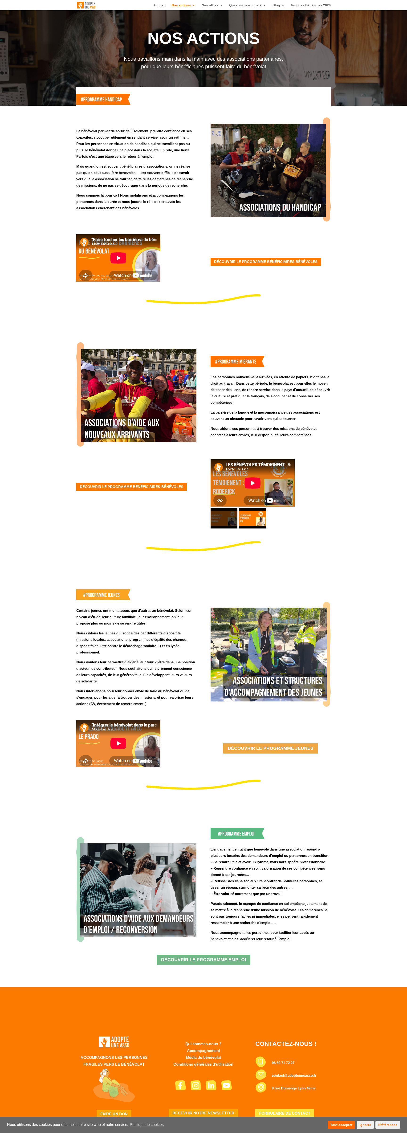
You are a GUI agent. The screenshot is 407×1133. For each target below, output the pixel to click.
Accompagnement (203, 1051)
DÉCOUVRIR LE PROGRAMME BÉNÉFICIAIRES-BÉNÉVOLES (265, 262)
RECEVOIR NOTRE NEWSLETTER (203, 1113)
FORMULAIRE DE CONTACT (284, 1113)
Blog (276, 5)
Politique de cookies (147, 1125)
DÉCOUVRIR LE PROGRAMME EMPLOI (203, 959)
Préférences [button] (387, 1125)
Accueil (159, 5)
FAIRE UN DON (114, 1114)
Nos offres (210, 5)
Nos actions (181, 5)
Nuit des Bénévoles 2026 (311, 5)
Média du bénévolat (203, 1058)
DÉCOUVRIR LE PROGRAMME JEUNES (270, 748)
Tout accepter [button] (341, 1125)
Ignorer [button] (365, 1125)
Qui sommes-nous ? (245, 5)
